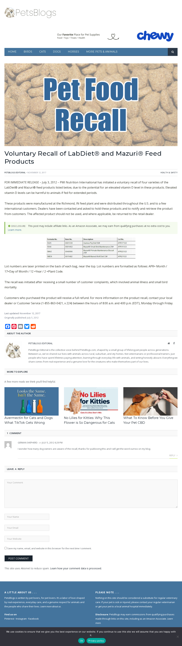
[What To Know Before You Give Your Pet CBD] (150, 401)
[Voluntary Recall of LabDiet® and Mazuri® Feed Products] (91, 105)
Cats (42, 51)
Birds (28, 51)
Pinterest (9, 618)
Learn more (14, 229)
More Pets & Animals (101, 51)
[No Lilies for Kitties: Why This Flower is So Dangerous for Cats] (91, 401)
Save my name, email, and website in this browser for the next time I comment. (49, 548)
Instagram (21, 618)
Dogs (57, 51)
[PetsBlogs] (30, 12)
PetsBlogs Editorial (15, 172)
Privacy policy (96, 640)
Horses (73, 51)
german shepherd (28, 442)
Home (12, 51)
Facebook (33, 618)
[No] (177, 636)
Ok (81, 640)
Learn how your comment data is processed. (76, 568)
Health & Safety (169, 172)
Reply (172, 455)
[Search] (173, 52)
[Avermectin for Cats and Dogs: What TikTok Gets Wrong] (31, 401)
